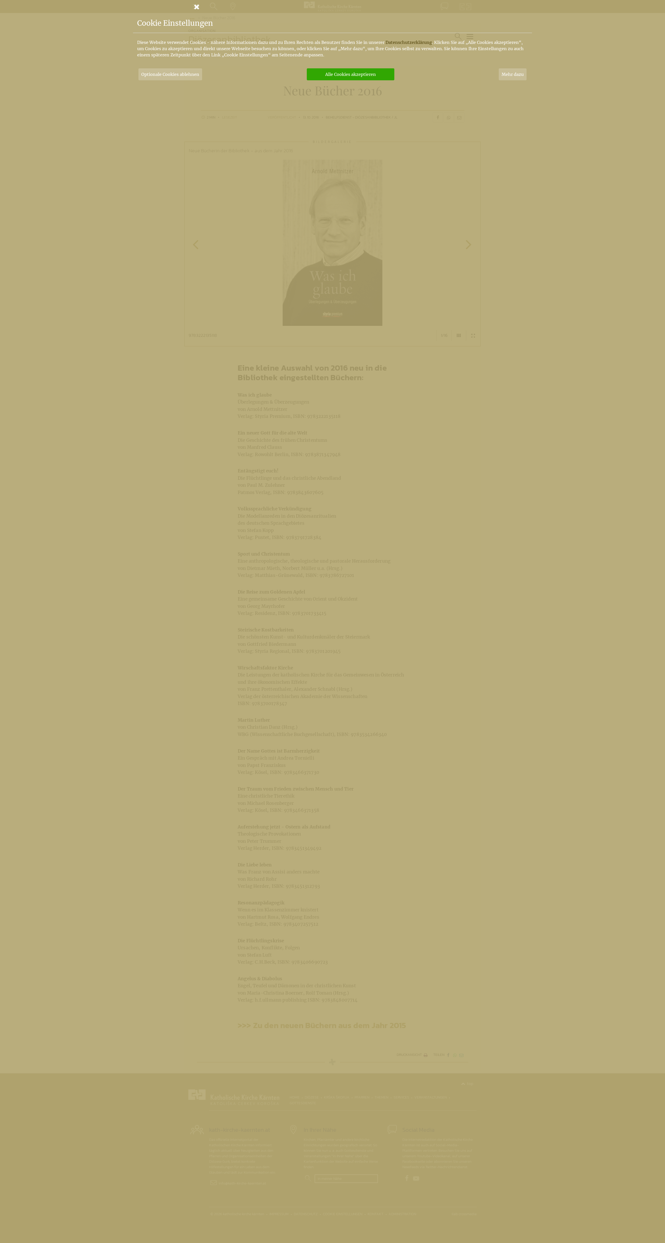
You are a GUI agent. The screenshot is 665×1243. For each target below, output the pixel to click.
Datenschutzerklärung (408, 42)
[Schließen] (332, 7)
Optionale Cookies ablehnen (170, 74)
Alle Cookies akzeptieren (350, 74)
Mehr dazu (513, 74)
